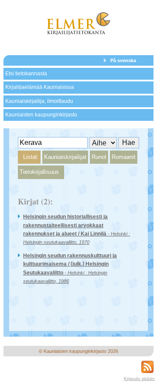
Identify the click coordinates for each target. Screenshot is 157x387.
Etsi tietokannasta (26, 73)
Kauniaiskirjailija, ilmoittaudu (39, 101)
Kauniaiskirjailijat (65, 157)
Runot (99, 157)
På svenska (123, 60)
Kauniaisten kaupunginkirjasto (41, 115)
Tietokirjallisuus (39, 172)
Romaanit (124, 157)
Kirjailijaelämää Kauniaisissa (39, 87)
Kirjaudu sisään (139, 378)
